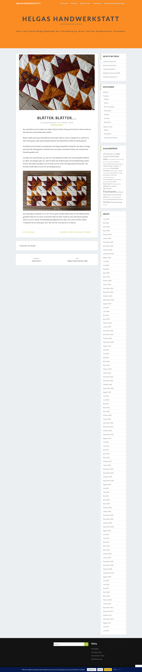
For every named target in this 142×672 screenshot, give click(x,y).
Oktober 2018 (107, 569)
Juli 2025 (106, 261)
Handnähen (115, 168)
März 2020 (106, 504)
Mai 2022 (106, 404)
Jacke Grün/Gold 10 (109, 61)
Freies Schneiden (106, 168)
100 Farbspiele (107, 154)
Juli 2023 (106, 350)
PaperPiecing (107, 188)
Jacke (115, 171)
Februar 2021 (107, 461)
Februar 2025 (107, 281)
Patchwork (78, 232)
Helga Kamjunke (50, 122)
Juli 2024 (106, 307)
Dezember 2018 (108, 561)
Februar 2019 (107, 554)
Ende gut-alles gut (118, 164)
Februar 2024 (107, 323)
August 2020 (107, 484)
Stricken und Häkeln (110, 138)
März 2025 (106, 277)
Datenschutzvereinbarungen (114, 3)
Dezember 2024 (108, 288)
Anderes (105, 92)
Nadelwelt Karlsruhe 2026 (111, 73)
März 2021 (106, 457)
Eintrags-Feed (96, 652)
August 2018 (107, 577)
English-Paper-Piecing (110, 166)
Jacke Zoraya (106, 173)
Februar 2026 (107, 234)
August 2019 (107, 531)
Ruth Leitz (109, 197)
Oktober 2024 (107, 296)
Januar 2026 (107, 238)
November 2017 (108, 611)
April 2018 (106, 592)
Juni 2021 (106, 446)
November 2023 (108, 334)
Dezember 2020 (108, 469)
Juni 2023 (106, 354)
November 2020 (108, 473)
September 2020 (108, 481)
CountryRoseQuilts (112, 159)
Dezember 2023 (108, 331)
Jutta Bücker (113, 173)
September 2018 (108, 573)
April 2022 (106, 407)
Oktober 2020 (107, 477)
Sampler (114, 197)
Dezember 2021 (108, 423)
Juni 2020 (106, 492)
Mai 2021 (106, 450)
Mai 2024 (106, 315)
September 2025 (108, 254)
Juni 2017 (106, 631)
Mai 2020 (106, 496)
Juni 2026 (106, 219)
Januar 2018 (107, 604)
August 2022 (107, 392)
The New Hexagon (116, 202)
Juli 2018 (106, 581)
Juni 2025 (106, 265)
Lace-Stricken (113, 175)
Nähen (106, 103)
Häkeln (106, 99)
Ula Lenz (105, 204)
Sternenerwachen (112, 199)
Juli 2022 (106, 396)
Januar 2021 (107, 465)
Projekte (74, 3)
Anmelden (95, 649)
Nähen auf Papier (112, 186)
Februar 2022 (107, 415)
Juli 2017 (106, 627)
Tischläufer (87, 232)
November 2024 (108, 292)
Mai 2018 (106, 588)
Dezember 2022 (108, 377)
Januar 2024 (107, 327)
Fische (119, 166)
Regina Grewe (111, 195)
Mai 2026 (106, 223)
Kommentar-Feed (97, 656)
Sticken (106, 114)
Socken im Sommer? (109, 65)
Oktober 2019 (107, 523)
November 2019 (108, 519)
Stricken (107, 118)
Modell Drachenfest (117, 184)
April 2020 (106, 500)
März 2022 (106, 411)
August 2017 (107, 623)
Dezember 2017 (108, 607)
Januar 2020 (107, 511)
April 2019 (106, 546)
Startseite (64, 3)
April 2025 (106, 273)
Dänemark (105, 164)
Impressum (97, 3)
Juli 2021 (106, 442)
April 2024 (106, 319)
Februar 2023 (107, 369)
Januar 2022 (107, 419)
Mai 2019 (106, 542)
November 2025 (108, 246)
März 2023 (106, 365)
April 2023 (106, 361)
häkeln (112, 170)
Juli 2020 (106, 488)
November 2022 (108, 381)
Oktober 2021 (107, 431)
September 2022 (108, 388)
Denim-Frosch (120, 159)
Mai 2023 (106, 357)
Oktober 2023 (107, 338)
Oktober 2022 (107, 384)
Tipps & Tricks (85, 3)
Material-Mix (110, 181)
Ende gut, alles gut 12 (110, 77)
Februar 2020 (107, 507)
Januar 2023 (107, 373)
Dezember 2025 (108, 242)
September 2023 (108, 342)
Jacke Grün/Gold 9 (109, 69)
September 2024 (108, 300)
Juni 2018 (106, 584)
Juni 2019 (106, 538)
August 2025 (107, 257)
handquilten (106, 171)
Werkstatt (107, 122)
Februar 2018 (107, 600)
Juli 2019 (106, 534)
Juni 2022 (106, 400)
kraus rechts (120, 173)
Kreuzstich (106, 175)
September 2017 (108, 619)
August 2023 (107, 346)
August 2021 (107, 438)
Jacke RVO (120, 170)
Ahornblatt (63, 232)
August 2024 (107, 304)
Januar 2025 (107, 284)
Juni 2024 (106, 311)
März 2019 (106, 550)
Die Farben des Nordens (108, 161)
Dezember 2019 (108, 515)
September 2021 (108, 434)
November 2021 (108, 427)
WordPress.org (96, 659)
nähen (105, 186)
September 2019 (108, 527)
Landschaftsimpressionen (108, 177)
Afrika (114, 154)
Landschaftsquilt (107, 179)
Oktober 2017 (107, 615)
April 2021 (106, 454)
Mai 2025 (106, 269)
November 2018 (108, 565)
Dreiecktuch (117, 161)
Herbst (70, 232)
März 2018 (106, 596)
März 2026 (106, 231)
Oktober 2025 (107, 250)
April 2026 (106, 227)
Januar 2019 (107, 557)
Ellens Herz (111, 164)
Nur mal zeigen (28, 232)
